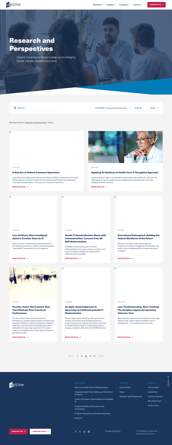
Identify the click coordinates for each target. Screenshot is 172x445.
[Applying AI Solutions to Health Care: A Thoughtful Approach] (125, 147)
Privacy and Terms (112, 431)
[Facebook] (77, 432)
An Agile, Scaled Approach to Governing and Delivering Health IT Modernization (84, 310)
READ (18, 187)
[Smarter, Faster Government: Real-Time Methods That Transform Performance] (33, 282)
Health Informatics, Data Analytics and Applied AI (94, 400)
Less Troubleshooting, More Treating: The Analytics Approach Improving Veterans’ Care (138, 310)
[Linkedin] (85, 432)
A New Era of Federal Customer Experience (36, 172)
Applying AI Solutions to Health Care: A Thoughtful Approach (124, 172)
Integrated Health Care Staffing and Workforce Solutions (94, 393)
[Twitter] (81, 432)
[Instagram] (90, 432)
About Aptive (153, 387)
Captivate (79, 418)
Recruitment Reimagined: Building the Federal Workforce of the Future (139, 237)
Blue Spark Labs (154, 401)
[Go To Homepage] (13, 5)
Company (123, 4)
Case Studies (125, 387)
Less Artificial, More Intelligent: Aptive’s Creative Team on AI (30, 237)
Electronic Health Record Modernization (91, 387)
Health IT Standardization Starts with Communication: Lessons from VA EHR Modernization (85, 238)
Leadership (152, 392)
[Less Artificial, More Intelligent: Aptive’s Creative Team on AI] (33, 211)
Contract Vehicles (155, 396)
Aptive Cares (153, 405)
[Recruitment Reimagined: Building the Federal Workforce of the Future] (139, 211)
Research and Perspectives (35, 122)
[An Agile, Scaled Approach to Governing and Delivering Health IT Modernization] (86, 282)
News (122, 392)
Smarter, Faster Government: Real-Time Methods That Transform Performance (31, 310)
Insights (110, 4)
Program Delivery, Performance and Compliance (89, 407)
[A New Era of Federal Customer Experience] (46, 147)
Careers (136, 4)
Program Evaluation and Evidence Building (92, 413)
